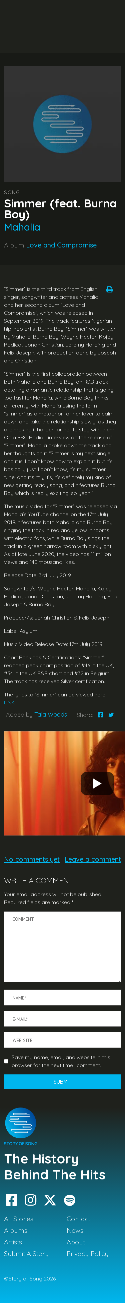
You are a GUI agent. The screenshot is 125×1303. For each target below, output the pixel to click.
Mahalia (22, 227)
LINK (9, 702)
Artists (13, 1242)
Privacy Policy (88, 1253)
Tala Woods (50, 714)
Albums (15, 1230)
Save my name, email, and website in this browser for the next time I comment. (61, 1061)
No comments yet (32, 859)
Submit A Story (26, 1253)
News (75, 1230)
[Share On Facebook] (100, 715)
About (76, 1242)
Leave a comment (93, 859)
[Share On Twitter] (111, 715)
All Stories (18, 1219)
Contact (78, 1219)
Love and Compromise (61, 245)
